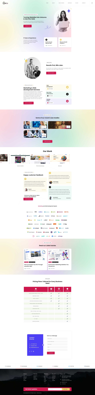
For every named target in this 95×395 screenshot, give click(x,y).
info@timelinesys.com (35, 347)
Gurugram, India (34, 345)
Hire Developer (47, 141)
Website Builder (35, 379)
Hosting (45, 379)
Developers (45, 380)
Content (24, 379)
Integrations (24, 380)
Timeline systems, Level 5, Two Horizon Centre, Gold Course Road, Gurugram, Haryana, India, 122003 (66, 377)
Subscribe (65, 389)
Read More (51, 88)
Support (45, 381)
